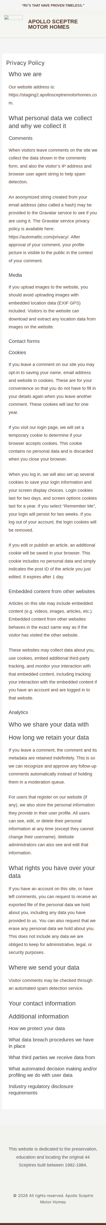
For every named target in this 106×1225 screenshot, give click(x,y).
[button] (93, 24)
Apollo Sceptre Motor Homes (53, 24)
